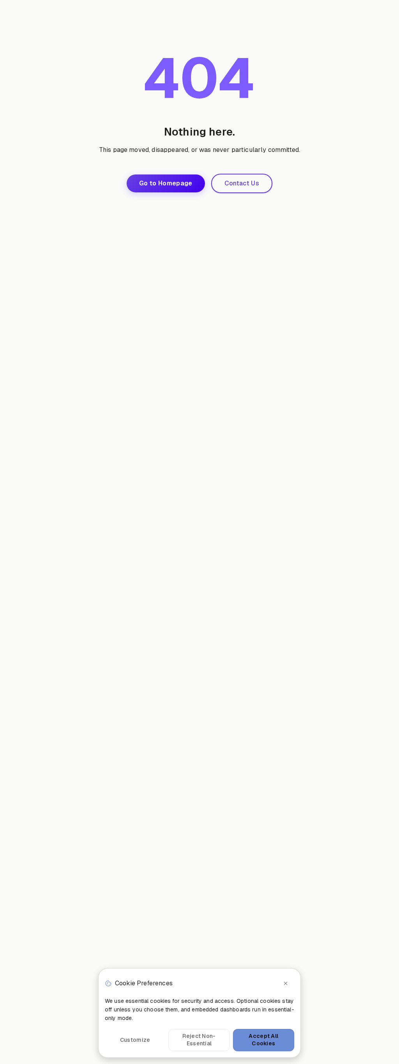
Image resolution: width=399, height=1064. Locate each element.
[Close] (285, 983)
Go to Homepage (165, 183)
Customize (135, 1039)
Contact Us (241, 183)
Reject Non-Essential (198, 1039)
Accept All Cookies (263, 1039)
